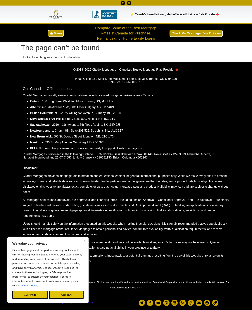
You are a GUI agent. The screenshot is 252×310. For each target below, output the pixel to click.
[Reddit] (207, 303)
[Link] (215, 303)
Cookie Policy (30, 285)
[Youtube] (158, 303)
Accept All (66, 294)
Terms (139, 287)
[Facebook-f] (150, 303)
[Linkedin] (174, 303)
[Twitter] (142, 303)
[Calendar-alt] (129, 3)
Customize (30, 294)
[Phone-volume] (123, 3)
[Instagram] (166, 303)
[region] (48, 270)
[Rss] (182, 303)
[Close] (84, 240)
